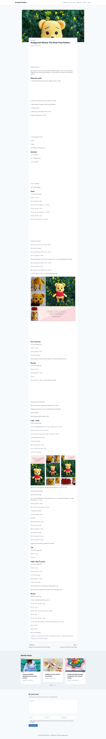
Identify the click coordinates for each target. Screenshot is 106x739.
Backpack (79, 2)
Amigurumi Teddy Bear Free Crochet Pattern (40, 646)
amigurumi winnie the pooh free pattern (39, 638)
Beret (74, 2)
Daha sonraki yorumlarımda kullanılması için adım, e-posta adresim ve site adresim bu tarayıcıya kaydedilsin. (51, 721)
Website (65, 717)
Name (31, 717)
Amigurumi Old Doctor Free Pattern (68, 646)
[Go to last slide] (23, 671)
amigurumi (65, 2)
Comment (32, 700)
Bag (70, 2)
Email (47, 717)
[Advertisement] (53, 56)
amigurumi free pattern (55, 635)
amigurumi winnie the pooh (67, 635)
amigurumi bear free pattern (43, 635)
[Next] (83, 671)
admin (33, 45)
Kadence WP (65, 735)
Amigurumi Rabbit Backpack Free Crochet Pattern (30, 676)
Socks (89, 2)
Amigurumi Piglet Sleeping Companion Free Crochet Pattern (75, 676)
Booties (84, 2)
